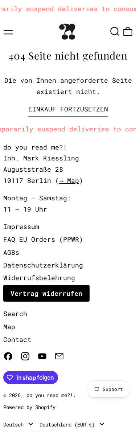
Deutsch (14, 424)
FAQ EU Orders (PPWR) (43, 239)
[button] (115, 31)
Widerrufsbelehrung (39, 277)
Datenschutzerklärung (43, 265)
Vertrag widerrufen (46, 293)
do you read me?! (49, 395)
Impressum (21, 226)
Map (9, 326)
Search (15, 313)
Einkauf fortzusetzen (68, 109)
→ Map (69, 180)
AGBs (11, 252)
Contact (17, 339)
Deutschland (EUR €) (69, 424)
